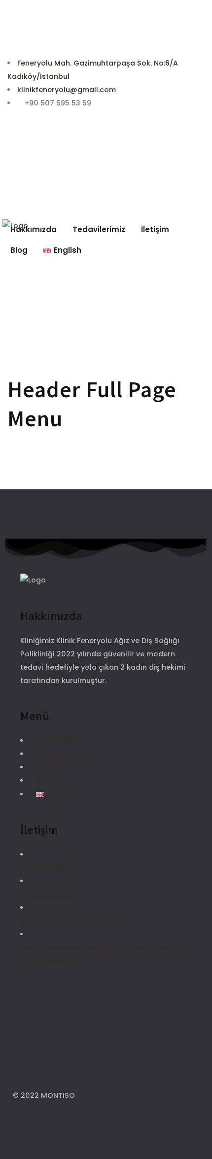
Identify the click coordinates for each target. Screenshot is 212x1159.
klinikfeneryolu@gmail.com (66, 90)
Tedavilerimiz (60, 754)
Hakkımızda (57, 741)
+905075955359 (49, 894)
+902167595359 (48, 868)
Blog (44, 780)
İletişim (49, 767)
